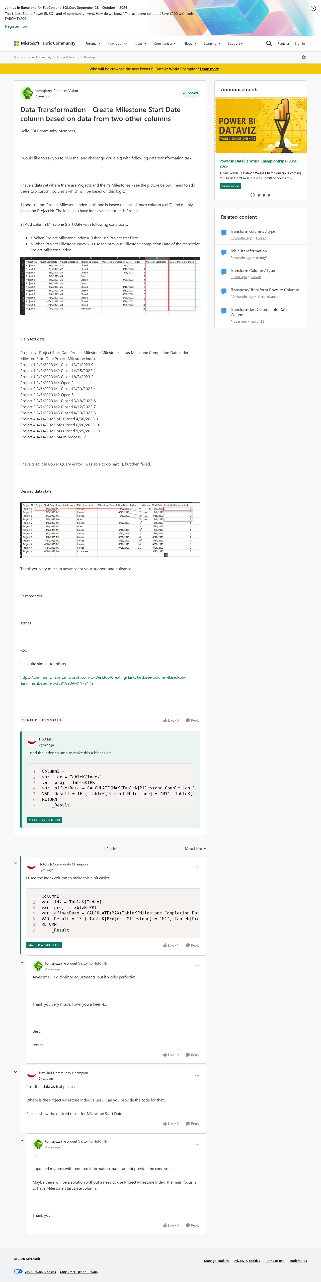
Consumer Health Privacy (79, 1271)
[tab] (258, 195)
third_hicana (267, 296)
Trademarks (298, 1260)
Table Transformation (249, 250)
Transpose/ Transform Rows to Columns (265, 289)
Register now (16, 26)
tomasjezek (43, 90)
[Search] (269, 43)
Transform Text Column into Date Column (259, 312)
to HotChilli (98, 963)
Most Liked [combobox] (196, 848)
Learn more (209, 68)
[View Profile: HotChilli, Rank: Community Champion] (31, 867)
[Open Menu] (303, 57)
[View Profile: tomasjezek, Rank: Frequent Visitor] (26, 93)
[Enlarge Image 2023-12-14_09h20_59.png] (110, 530)
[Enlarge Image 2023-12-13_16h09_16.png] (110, 286)
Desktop (89, 57)
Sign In (300, 43)
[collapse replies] (16, 863)
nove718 (257, 321)
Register (283, 43)
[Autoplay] (253, 195)
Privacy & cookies (247, 1260)
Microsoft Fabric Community (32, 57)
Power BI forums (67, 57)
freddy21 (263, 257)
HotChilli (45, 739)
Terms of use (274, 1260)
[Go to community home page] (44, 43)
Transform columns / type (253, 231)
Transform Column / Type (253, 270)
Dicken (261, 238)
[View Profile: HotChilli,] (32, 742)
